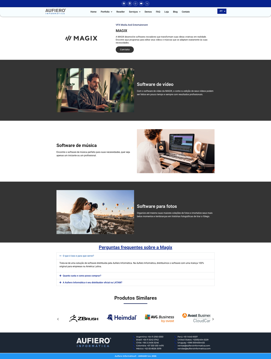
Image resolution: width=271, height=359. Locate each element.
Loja (166, 11)
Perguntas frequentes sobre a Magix (135, 247)
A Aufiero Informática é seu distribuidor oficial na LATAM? (92, 282)
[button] (106, 12)
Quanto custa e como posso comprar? (82, 275)
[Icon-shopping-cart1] (147, 3)
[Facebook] (124, 3)
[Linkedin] (130, 3)
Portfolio (105, 11)
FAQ (158, 11)
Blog (175, 11)
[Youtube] (141, 3)
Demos (148, 11)
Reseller (120, 11)
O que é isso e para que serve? (78, 256)
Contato (186, 11)
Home (93, 11)
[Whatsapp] (135, 3)
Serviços (133, 11)
